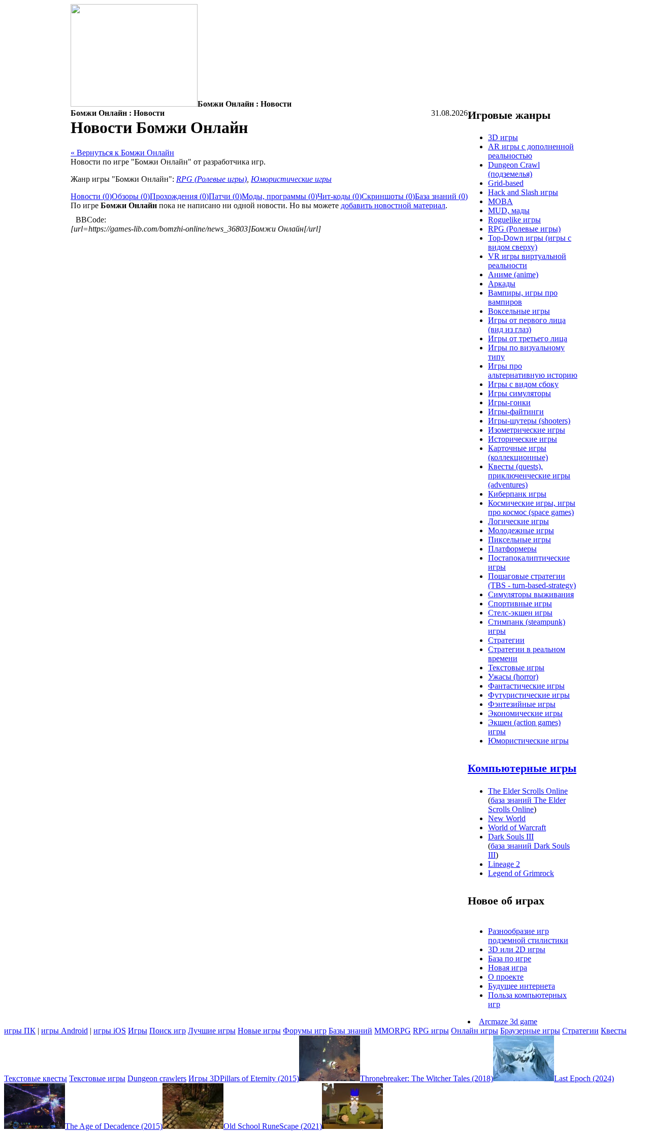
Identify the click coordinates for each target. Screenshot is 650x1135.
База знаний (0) (441, 196)
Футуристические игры (529, 695)
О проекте (506, 976)
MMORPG (392, 1030)
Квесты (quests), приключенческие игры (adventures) (529, 475)
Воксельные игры (519, 311)
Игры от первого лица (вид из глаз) (527, 325)
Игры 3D (204, 1078)
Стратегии (506, 640)
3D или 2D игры (516, 949)
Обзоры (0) (131, 196)
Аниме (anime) (513, 274)
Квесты (614, 1030)
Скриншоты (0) (388, 196)
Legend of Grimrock (521, 873)
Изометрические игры (526, 430)
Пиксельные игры (519, 539)
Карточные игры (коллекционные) (518, 453)
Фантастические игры (526, 686)
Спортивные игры (520, 603)
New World (507, 818)
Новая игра (507, 967)
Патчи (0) (225, 196)
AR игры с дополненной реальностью (531, 151)
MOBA (500, 201)
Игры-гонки (509, 402)
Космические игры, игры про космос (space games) (531, 507)
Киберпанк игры (517, 494)
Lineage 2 (504, 864)
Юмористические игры (291, 179)
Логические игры (518, 521)
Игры (137, 1030)
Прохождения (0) (179, 196)
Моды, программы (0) (279, 196)
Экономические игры (525, 713)
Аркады (501, 283)
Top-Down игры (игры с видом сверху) (529, 242)
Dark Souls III (511, 836)
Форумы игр (305, 1030)
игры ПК (20, 1030)
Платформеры (512, 548)
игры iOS (109, 1030)
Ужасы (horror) (513, 676)
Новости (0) (91, 196)
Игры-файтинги (516, 411)
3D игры (503, 137)
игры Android (64, 1030)
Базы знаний (350, 1030)
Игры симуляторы (519, 393)
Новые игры (259, 1030)
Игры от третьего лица (527, 338)
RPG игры (431, 1030)
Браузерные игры (530, 1030)
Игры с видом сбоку (523, 384)
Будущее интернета (521, 986)
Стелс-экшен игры (520, 612)
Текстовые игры (516, 667)
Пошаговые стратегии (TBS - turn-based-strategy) (532, 581)
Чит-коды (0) (339, 196)
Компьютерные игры (522, 768)
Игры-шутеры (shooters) (529, 420)
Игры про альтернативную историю (532, 370)
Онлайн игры (474, 1030)
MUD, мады (509, 210)
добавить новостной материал (393, 205)
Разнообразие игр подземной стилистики (528, 936)
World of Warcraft (517, 827)
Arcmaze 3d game (508, 1021)
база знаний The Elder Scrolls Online (527, 805)
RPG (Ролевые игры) (211, 179)
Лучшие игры (212, 1030)
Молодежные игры (521, 530)
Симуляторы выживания (531, 594)
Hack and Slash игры (523, 192)
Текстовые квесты (35, 1078)
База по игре (509, 958)
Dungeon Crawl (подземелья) (514, 169)
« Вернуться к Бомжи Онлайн (122, 152)
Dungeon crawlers (156, 1078)
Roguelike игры (514, 219)
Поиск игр (167, 1030)
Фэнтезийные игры (522, 704)
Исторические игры (522, 439)
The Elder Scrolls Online (528, 791)
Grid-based (506, 183)
